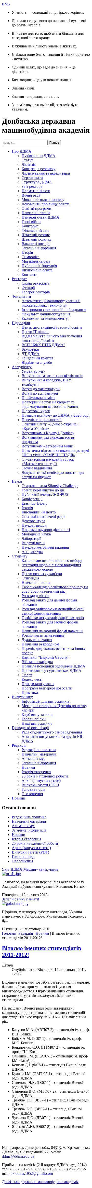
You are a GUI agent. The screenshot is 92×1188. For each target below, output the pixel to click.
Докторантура (33, 521)
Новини (28, 767)
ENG (6, 4)
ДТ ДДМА (30, 354)
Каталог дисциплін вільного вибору (52, 560)
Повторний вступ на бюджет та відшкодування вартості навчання (50, 404)
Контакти (30, 274)
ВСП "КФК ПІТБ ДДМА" (43, 345)
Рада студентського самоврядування (52, 732)
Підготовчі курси (36, 411)
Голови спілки (34, 719)
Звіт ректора (32, 186)
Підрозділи (21, 323)
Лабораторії (31, 538)
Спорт (27, 675)
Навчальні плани (36, 213)
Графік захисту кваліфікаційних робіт (53, 618)
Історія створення (36, 772)
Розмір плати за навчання (43, 635)
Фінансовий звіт (35, 230)
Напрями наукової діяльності (46, 530)
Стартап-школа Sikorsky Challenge (50, 486)
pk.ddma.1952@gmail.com (32, 1173)
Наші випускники (37, 723)
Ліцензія (29, 164)
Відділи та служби (37, 362)
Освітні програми (36, 208)
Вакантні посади (36, 244)
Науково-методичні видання (45, 547)
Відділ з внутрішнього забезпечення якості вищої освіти (52, 338)
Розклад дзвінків (35, 596)
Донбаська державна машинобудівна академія (40, 1182)
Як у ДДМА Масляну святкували (30, 869)
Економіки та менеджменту (45, 318)
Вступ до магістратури (41, 389)
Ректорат (19, 279)
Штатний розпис (36, 235)
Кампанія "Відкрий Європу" (45, 657)
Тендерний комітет (37, 358)
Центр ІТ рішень (35, 332)
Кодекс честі (32, 679)
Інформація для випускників (45, 701)
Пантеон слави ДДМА (40, 217)
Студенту (19, 556)
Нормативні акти (36, 191)
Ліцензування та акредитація (46, 173)
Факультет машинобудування (46, 314)
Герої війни (31, 222)
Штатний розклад (36, 239)
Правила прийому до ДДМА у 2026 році (56, 415)
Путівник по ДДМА (38, 156)
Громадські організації (30, 728)
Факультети (21, 296)
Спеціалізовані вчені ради (43, 516)
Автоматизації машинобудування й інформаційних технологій (51, 303)
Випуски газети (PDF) (40, 785)
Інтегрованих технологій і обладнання (54, 310)
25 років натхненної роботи (45, 776)
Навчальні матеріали (39, 754)
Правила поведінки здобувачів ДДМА (53, 666)
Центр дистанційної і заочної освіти (52, 327)
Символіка (30, 257)
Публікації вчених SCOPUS (45, 494)
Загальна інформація (39, 248)
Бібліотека (30, 349)
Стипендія (30, 578)
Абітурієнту (22, 367)
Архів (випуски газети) (41, 780)
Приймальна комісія (38, 398)
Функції (28, 288)
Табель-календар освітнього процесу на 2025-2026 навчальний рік (55, 589)
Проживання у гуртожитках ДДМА (51, 670)
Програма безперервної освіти (47, 688)
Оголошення (32, 794)
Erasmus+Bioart (34, 503)
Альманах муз (33, 758)
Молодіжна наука (36, 534)
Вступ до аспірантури (40, 393)
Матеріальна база (36, 261)
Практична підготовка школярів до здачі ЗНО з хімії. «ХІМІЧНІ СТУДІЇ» (55, 452)
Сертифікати (32, 178)
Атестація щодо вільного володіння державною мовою (51, 567)
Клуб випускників (37, 714)
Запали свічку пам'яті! (20, 899)
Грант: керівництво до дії (43, 490)
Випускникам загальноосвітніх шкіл (52, 376)
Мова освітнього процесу (43, 200)
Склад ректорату (36, 283)
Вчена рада (31, 195)
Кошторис (30, 226)
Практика (30, 692)
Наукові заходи (34, 525)
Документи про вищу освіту (45, 204)
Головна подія (33, 789)
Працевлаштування (38, 684)
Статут (27, 160)
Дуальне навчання (37, 640)
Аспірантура (32, 552)
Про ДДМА (21, 151)
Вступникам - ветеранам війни (47, 446)
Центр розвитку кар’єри (42, 574)
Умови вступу (33, 371)
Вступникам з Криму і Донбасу (48, 433)
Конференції (32, 499)
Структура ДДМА (37, 182)
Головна (9, 933)
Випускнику (22, 697)
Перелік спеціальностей (42, 420)
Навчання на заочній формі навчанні (52, 631)
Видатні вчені (33, 543)
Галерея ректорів (36, 292)
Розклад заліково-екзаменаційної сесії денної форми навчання (53, 611)
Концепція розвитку (38, 169)
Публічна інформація (39, 266)
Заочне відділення (37, 468)
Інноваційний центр (39, 512)
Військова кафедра (37, 662)
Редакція (19, 745)
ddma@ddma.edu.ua (18, 1156)
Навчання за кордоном (40, 644)
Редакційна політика (39, 750)
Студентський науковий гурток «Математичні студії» (48, 461)
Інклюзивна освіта (37, 270)
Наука (17, 481)
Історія (27, 252)
